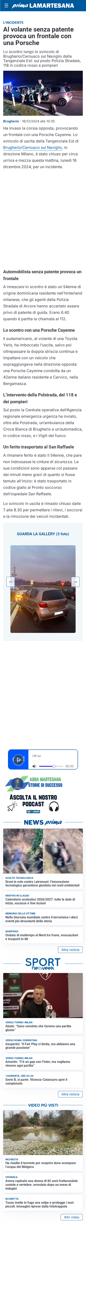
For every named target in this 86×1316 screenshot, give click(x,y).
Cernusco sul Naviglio (42, 147)
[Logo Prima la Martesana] (43, 6)
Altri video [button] (71, 1217)
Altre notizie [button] (70, 950)
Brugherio (12, 147)
